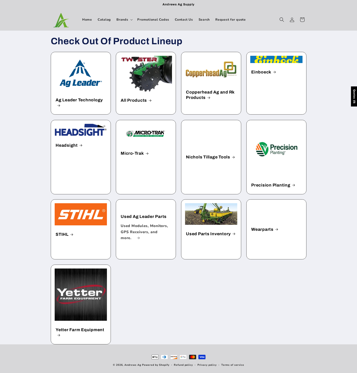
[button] (124, 20)
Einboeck (261, 72)
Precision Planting (270, 185)
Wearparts (262, 229)
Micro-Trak (132, 153)
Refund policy (183, 365)
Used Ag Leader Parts (144, 216)
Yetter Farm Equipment (80, 329)
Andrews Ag (132, 365)
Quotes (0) (354, 96)
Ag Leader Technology (79, 100)
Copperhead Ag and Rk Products (210, 95)
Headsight (67, 145)
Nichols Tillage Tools (208, 157)
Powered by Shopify (155, 365)
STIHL (62, 234)
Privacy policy (207, 365)
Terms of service (232, 365)
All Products (134, 100)
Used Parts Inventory (208, 233)
